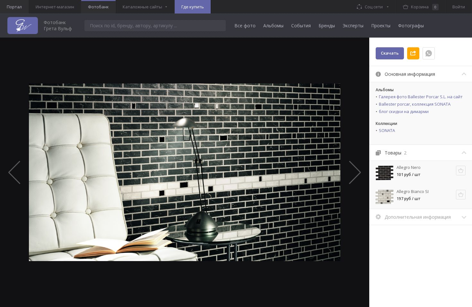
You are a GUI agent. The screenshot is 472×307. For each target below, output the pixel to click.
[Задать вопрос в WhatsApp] (429, 53)
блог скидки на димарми (404, 111)
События (301, 25)
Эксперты (353, 25)
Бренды (327, 25)
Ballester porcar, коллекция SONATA (414, 104)
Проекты (380, 25)
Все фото (245, 25)
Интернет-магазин (55, 7)
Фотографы (411, 25)
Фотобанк (98, 7)
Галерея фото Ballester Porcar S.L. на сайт (421, 97)
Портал (14, 7)
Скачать (390, 53)
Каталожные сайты (142, 7)
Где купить (192, 7)
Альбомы (273, 25)
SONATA (387, 130)
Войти (458, 7)
